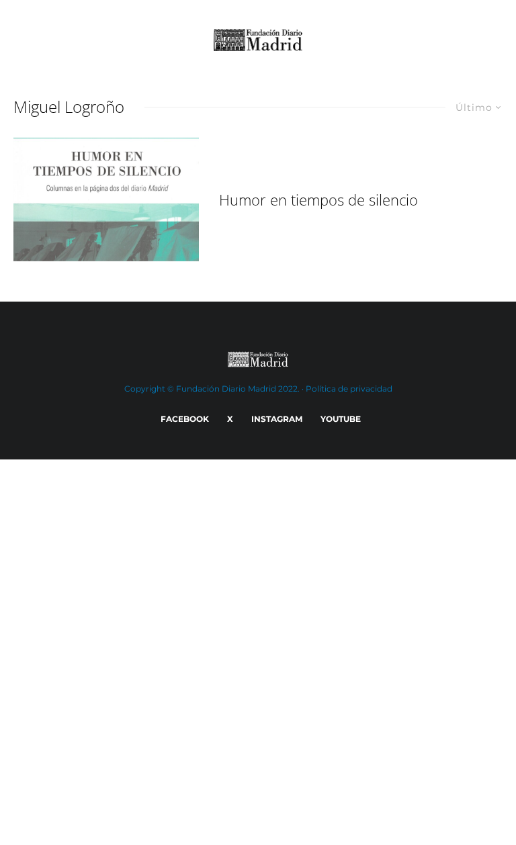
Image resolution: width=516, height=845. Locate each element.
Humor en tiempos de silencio (318, 199)
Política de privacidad (349, 389)
